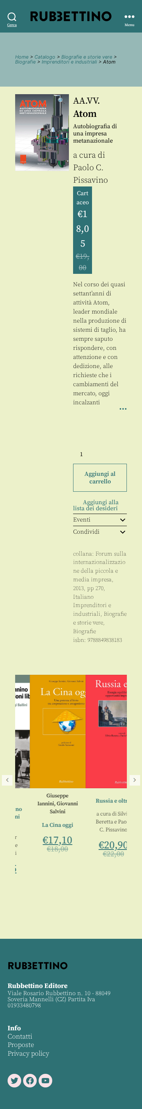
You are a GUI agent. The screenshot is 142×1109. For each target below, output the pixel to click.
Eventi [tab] (82, 519)
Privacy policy (28, 1053)
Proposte (21, 1045)
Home (21, 57)
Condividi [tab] (86, 532)
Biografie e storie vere (86, 57)
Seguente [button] (135, 780)
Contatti (20, 1036)
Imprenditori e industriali (69, 62)
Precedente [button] (7, 780)
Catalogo (44, 57)
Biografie (25, 62)
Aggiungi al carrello (99, 477)
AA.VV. (86, 101)
